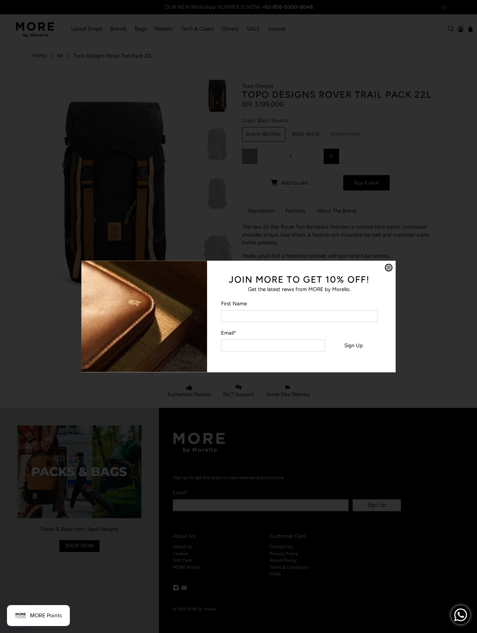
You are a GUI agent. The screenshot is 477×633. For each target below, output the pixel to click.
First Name (234, 303)
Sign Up (353, 345)
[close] (388, 267)
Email (228, 333)
